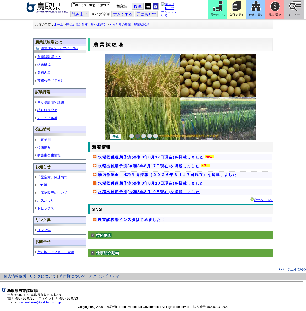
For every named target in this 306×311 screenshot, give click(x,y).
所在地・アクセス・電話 (55, 252)
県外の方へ (217, 14)
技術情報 (44, 147)
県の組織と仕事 (77, 24)
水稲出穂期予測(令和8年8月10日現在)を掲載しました (149, 192)
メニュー (294, 14)
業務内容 (44, 73)
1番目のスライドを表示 (131, 136)
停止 (116, 136)
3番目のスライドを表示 (143, 136)
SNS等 (42, 185)
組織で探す (256, 14)
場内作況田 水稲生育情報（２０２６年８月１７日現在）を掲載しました (167, 175)
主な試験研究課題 (50, 102)
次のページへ (263, 200)
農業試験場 (141, 24)
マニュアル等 (47, 118)
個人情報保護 (15, 276)
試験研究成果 (47, 110)
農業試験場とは (49, 57)
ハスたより (45, 200)
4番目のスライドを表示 (149, 136)
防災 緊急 (275, 14)
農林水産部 (98, 24)
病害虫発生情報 (49, 155)
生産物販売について (52, 193)
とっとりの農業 (120, 24)
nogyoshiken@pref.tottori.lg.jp (40, 302)
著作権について (72, 276)
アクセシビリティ (104, 276)
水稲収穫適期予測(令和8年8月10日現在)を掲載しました (151, 183)
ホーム (58, 24)
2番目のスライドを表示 (137, 136)
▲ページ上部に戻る (292, 269)
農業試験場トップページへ (59, 48)
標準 (138, 6)
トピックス (45, 208)
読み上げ (79, 14)
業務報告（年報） (50, 80)
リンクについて (42, 276)
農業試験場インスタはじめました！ (131, 220)
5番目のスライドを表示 (155, 136)
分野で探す (237, 14)
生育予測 (44, 140)
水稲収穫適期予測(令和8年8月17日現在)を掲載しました (151, 157)
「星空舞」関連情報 (52, 177)
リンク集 (44, 230)
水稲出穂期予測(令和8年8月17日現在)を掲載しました (149, 166)
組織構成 (44, 65)
